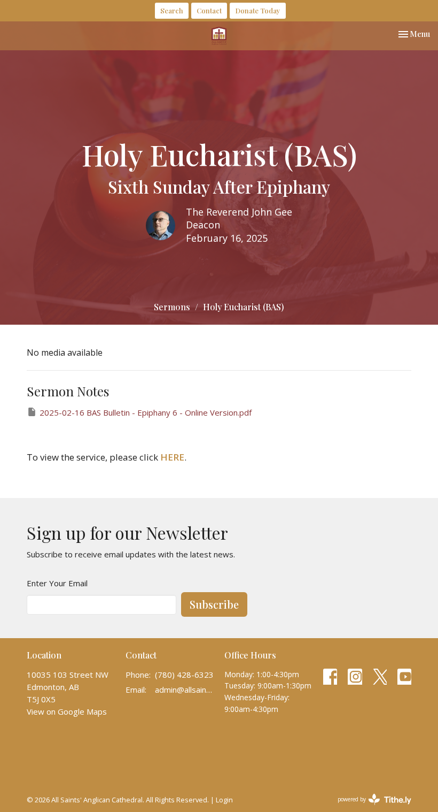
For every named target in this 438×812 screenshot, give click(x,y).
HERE (172, 457)
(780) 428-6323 (184, 674)
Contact (209, 10)
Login (224, 800)
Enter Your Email (57, 583)
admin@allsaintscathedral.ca (184, 689)
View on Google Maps (67, 711)
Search (171, 10)
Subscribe (214, 604)
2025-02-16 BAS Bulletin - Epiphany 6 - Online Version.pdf (146, 412)
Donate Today (257, 10)
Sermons (172, 306)
